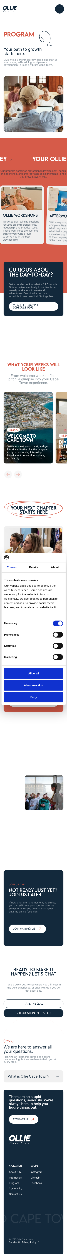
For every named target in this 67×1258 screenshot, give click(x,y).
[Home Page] (10, 9)
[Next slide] (18, 474)
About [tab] (55, 567)
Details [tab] (33, 567)
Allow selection (33, 685)
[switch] (58, 635)
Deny (33, 697)
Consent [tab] (12, 567)
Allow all (33, 673)
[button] (60, 9)
